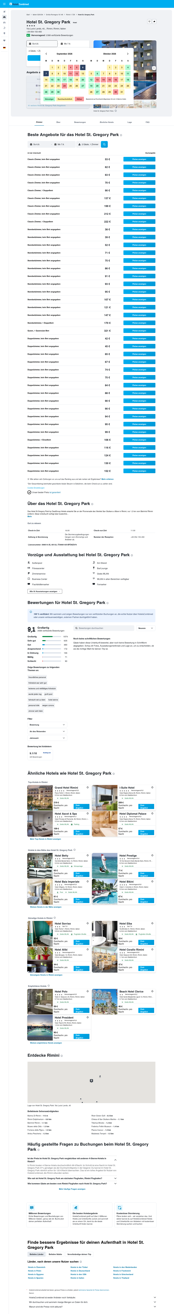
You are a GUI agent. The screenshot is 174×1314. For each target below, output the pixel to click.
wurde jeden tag (35, 694)
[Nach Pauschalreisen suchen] (4, 27)
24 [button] (64, 85)
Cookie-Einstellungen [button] (36, 487)
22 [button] (52, 85)
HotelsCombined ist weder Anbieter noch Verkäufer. (52, 1297)
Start (28, 14)
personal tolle (34, 705)
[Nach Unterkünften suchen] (4, 17)
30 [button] (58, 91)
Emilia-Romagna (52, 14)
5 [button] (76, 67)
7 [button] (46, 73)
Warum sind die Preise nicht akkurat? (46, 1306)
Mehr (30, 516)
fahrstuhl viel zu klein (37, 699)
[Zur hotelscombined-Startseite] (19, 4)
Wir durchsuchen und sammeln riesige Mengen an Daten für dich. (58, 1302)
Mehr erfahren (108, 479)
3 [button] (64, 67)
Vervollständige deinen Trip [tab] (79, 1254)
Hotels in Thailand (121, 1278)
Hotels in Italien (77, 1278)
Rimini (68, 14)
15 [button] (52, 79)
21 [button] (46, 85)
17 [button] (64, 79)
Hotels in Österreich (36, 1267)
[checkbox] (40, 754)
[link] (45, 838)
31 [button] (122, 91)
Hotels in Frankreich (122, 1270)
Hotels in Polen (34, 1270)
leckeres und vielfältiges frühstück (42, 688)
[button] (4, 4)
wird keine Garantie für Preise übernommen (94, 1290)
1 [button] (52, 67)
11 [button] (70, 73)
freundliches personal (37, 677)
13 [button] (83, 73)
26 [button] (77, 85)
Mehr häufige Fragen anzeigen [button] (72, 1189)
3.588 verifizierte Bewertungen (59, 35)
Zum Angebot (79, 806)
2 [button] (58, 67)
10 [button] (64, 73)
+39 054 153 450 (34, 31)
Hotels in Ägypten (36, 1274)
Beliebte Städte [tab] (55, 1254)
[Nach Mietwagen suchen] (4, 22)
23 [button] (58, 85)
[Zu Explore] (4, 33)
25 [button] (70, 85)
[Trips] (4, 40)
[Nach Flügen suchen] (4, 11)
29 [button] (52, 91)
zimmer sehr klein (36, 711)
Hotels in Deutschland (80, 1270)
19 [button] (77, 79)
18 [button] (70, 79)
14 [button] (46, 79)
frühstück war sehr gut (37, 683)
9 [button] (58, 73)
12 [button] (77, 73)
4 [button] (70, 67)
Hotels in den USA (78, 1274)
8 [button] (52, 73)
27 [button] (83, 85)
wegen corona (48, 705)
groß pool (48, 694)
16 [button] (58, 79)
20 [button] (83, 79)
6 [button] (82, 67)
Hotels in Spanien (35, 1278)
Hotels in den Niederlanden (125, 1267)
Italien (35, 14)
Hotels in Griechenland (123, 1274)
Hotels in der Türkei (79, 1267)
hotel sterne (53, 699)
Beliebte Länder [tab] (36, 1254)
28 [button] (46, 91)
